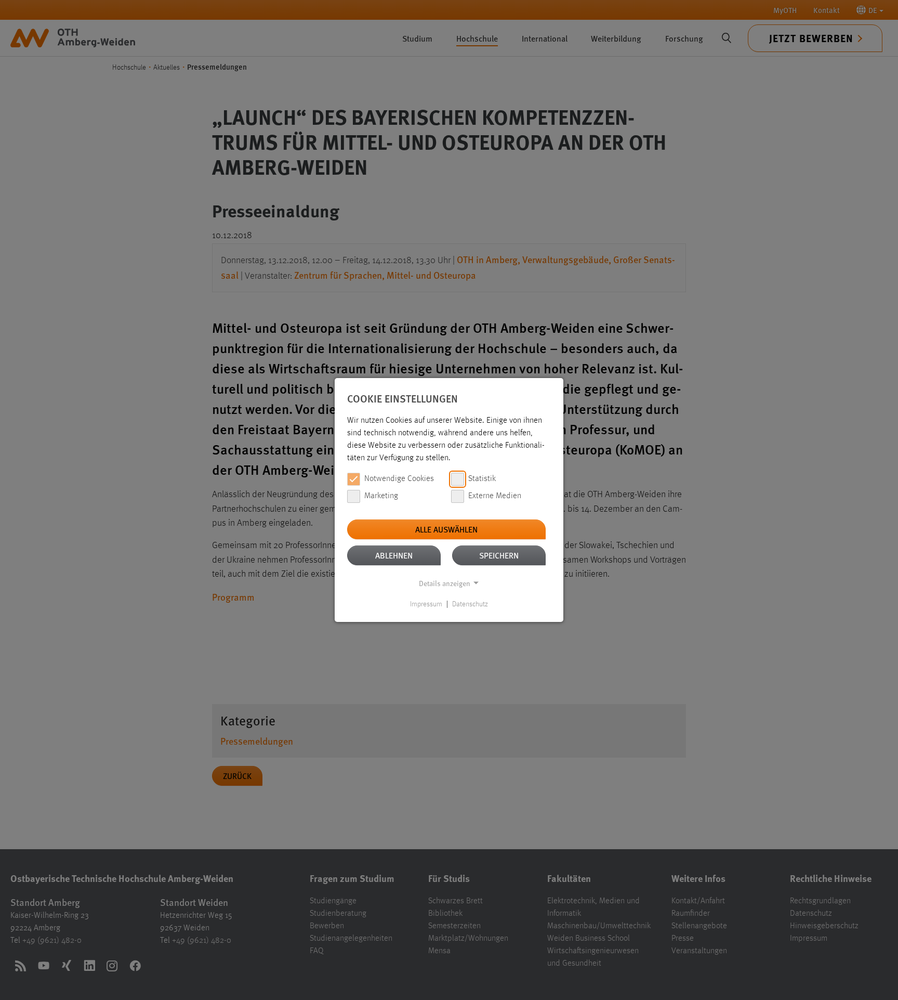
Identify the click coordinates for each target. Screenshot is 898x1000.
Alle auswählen (446, 529)
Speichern (499, 555)
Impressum (426, 604)
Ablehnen (394, 555)
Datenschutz (470, 604)
